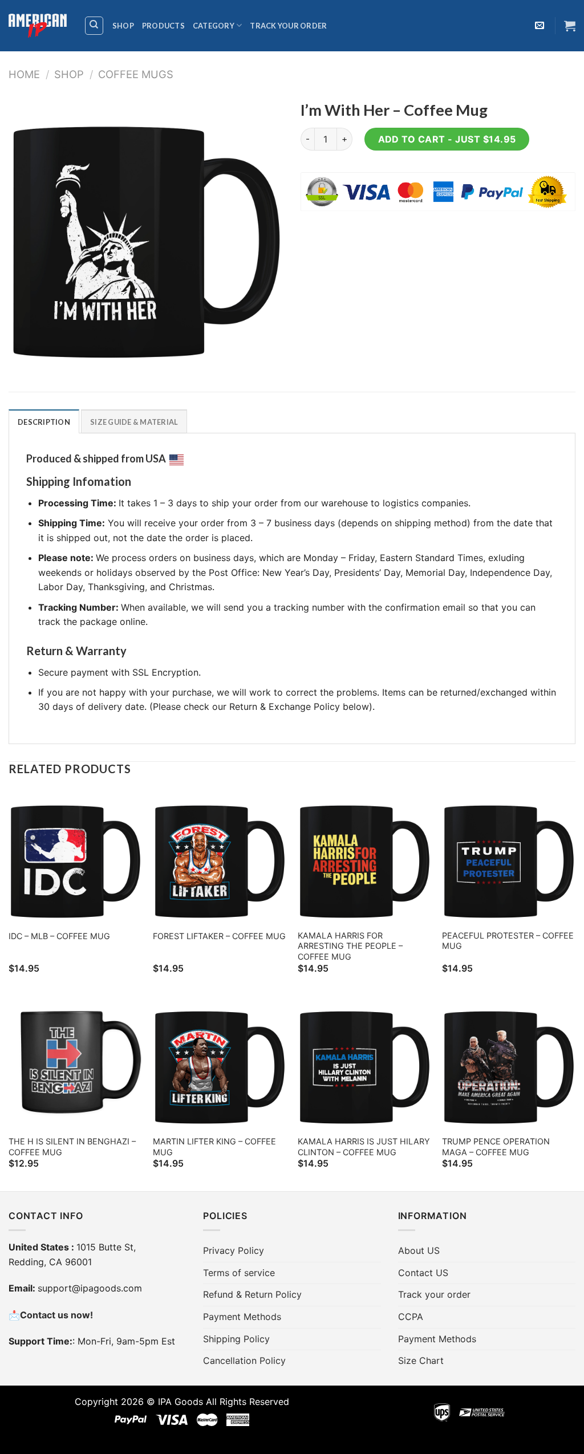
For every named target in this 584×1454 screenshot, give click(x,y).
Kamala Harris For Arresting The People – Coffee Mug (350, 946)
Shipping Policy (236, 1339)
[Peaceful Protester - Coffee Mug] (508, 856)
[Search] (94, 26)
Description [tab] (44, 422)
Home (24, 74)
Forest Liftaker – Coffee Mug (219, 936)
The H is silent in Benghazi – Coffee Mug (72, 1146)
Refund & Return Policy (252, 1294)
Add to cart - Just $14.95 (447, 139)
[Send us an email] (539, 26)
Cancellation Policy (244, 1360)
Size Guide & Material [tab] (134, 422)
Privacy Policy (233, 1250)
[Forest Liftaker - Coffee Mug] (219, 856)
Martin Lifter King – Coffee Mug (214, 1146)
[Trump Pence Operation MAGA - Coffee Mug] (508, 1062)
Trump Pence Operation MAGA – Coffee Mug (496, 1146)
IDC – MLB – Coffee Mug (59, 936)
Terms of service (239, 1272)
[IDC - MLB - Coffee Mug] (75, 856)
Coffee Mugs (135, 74)
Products (163, 25)
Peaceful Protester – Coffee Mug (508, 941)
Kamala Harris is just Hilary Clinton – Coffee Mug (364, 1146)
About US (419, 1250)
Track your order (288, 25)
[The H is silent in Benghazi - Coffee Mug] (75, 1062)
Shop (123, 25)
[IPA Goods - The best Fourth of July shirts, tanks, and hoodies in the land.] (38, 26)
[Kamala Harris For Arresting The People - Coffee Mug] (364, 856)
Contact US (423, 1272)
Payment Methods (242, 1316)
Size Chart (421, 1360)
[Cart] (569, 25)
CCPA (410, 1316)
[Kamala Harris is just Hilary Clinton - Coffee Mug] (364, 1062)
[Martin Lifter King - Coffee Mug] (219, 1062)
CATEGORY (213, 25)
